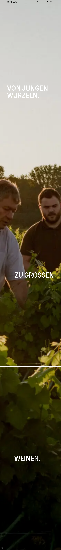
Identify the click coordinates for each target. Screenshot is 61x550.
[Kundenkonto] (53, 1)
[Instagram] (37, 1)
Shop (45, 1)
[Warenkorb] (50, 1)
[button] (2, 548)
